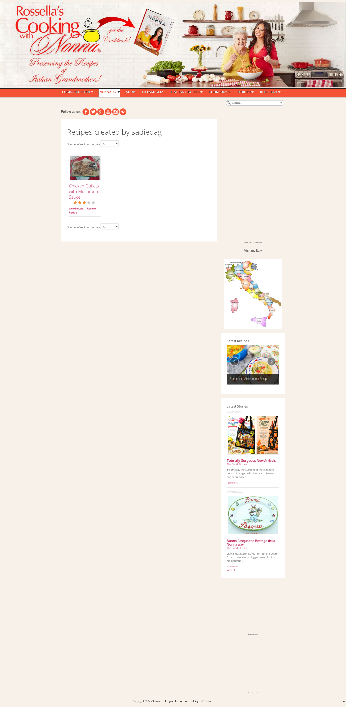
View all (231, 570)
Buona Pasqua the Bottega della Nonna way (251, 543)
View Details (76, 208)
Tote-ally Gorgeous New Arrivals (251, 460)
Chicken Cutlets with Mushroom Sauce (84, 191)
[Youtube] (108, 111)
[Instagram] (115, 111)
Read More (232, 482)
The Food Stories (237, 464)
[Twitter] (93, 111)
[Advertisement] (251, 179)
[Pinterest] (123, 111)
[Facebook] (85, 111)
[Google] (100, 111)
